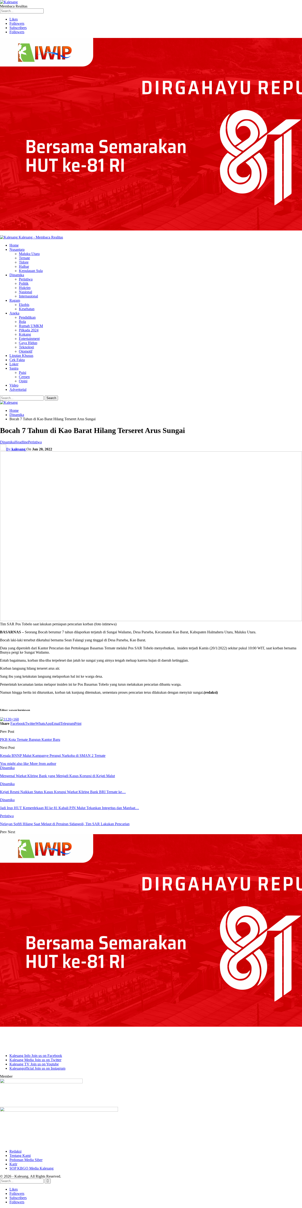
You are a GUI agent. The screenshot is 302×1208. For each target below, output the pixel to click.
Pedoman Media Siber (25, 1160)
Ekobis (24, 305)
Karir (13, 1164)
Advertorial (17, 390)
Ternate (24, 258)
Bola (22, 322)
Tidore (24, 262)
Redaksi (15, 1151)
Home (14, 245)
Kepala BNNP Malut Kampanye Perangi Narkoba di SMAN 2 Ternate (52, 756)
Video (13, 385)
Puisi (22, 373)
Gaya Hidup (28, 343)
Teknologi (26, 347)
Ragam (14, 300)
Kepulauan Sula (31, 271)
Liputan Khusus (21, 356)
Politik (24, 283)
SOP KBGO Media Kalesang (31, 1168)
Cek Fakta (17, 360)
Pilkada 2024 (28, 330)
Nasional (25, 292)
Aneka (14, 313)
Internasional (28, 296)
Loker (13, 364)
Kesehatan (26, 309)
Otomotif (25, 351)
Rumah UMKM (31, 326)
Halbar (24, 266)
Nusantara (17, 249)
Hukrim (24, 288)
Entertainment (29, 339)
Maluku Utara (29, 254)
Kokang (25, 334)
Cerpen (24, 377)
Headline (21, 442)
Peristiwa (26, 279)
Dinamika (16, 275)
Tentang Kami (20, 1156)
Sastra (13, 368)
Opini (23, 381)
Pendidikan (27, 317)
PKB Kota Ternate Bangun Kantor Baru (30, 740)
